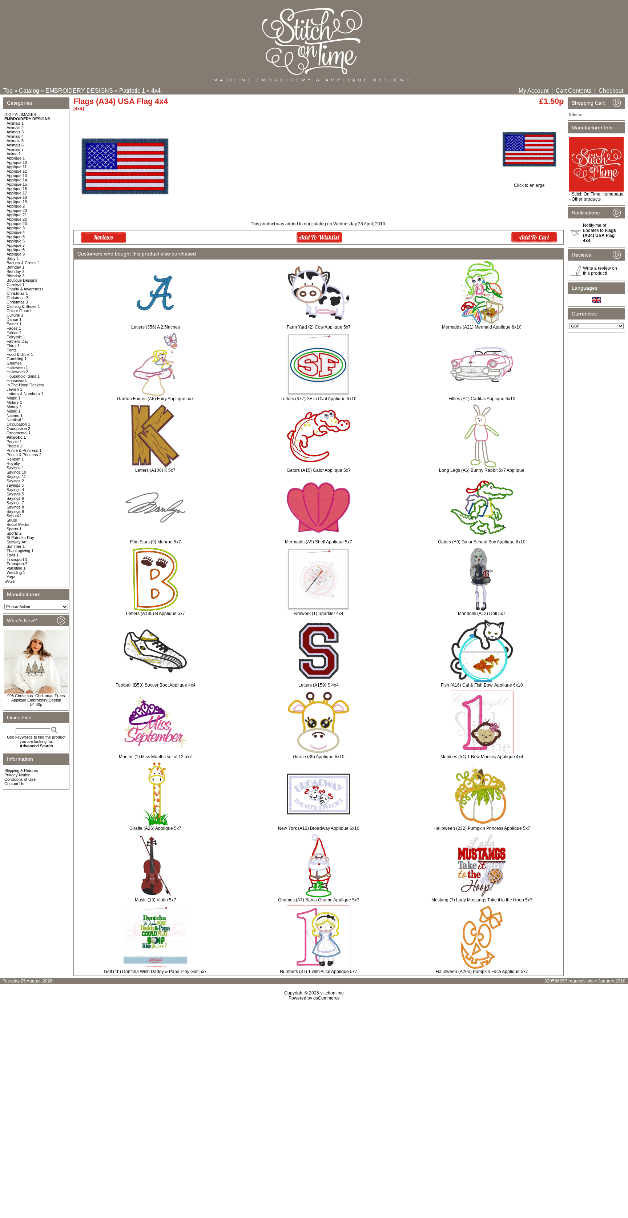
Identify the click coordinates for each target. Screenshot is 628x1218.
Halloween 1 (17, 367)
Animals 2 (15, 127)
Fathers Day (18, 341)
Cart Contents (573, 91)
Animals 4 (15, 136)
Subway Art (17, 542)
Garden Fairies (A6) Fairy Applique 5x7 (155, 398)
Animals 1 (15, 123)
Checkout (611, 91)
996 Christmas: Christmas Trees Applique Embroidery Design (36, 698)
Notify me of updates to (599, 233)
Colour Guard (19, 311)
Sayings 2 (15, 481)
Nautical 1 (15, 420)
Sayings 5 (15, 494)
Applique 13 (17, 175)
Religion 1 (15, 459)
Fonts (12, 350)
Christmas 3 (17, 302)
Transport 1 (17, 559)
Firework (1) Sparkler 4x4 (318, 613)
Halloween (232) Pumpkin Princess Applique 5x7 (482, 828)
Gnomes (14, 363)
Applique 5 (16, 236)
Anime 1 (14, 154)
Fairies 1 (14, 332)
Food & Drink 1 (20, 354)
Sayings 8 (15, 507)
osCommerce (326, 998)
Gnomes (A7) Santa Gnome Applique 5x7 (318, 900)
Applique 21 (17, 215)
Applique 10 (17, 162)
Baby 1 (13, 258)
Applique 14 (17, 180)
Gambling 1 (17, 359)
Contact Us (14, 783)
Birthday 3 (15, 276)
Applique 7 (16, 245)
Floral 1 (13, 345)
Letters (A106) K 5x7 (155, 470)
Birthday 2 (15, 271)
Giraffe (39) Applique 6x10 (319, 756)
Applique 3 (16, 228)
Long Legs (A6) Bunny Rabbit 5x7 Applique (481, 470)
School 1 (14, 516)
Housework (17, 380)
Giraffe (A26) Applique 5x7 (155, 828)
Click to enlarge (529, 185)
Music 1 (13, 411)
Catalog (29, 91)
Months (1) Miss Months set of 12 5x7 (155, 756)
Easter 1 (14, 324)
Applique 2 (16, 206)
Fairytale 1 (16, 337)
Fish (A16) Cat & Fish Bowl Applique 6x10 (482, 685)
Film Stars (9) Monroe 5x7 (155, 541)
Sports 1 (14, 529)
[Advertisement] (314, 1063)
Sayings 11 (16, 476)
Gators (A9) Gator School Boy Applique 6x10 (482, 541)
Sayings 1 (15, 468)
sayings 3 (15, 485)
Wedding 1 (16, 572)
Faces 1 (14, 328)
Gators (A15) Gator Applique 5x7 (319, 470)
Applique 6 (16, 241)
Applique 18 (17, 197)
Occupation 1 (18, 424)
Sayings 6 (15, 498)
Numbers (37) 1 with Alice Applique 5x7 (318, 971)
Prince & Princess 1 (24, 450)
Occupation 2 (18, 428)
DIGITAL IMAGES (20, 114)
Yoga (11, 577)
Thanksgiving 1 (20, 550)
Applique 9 (16, 254)
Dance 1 (14, 319)
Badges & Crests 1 (23, 263)
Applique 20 (17, 210)
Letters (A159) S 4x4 (318, 685)
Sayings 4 (15, 489)
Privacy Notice (17, 775)
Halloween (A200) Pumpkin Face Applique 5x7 (482, 971)
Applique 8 (16, 250)
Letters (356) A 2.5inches (155, 327)
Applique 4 (16, 232)
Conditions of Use (20, 779)
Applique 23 (17, 223)
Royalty (13, 463)
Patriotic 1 (132, 91)
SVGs (9, 581)
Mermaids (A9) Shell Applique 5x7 (318, 541)
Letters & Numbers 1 (25, 393)
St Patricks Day (20, 537)
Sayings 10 (16, 472)
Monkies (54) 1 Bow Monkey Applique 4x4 (481, 756)
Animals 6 (15, 145)
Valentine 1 (16, 568)
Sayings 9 (15, 511)
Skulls (12, 520)
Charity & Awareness (25, 289)
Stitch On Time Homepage (598, 194)
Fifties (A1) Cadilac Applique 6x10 (481, 398)
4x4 (156, 91)
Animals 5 (15, 140)
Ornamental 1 (19, 433)
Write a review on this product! (600, 271)
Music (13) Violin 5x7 (155, 900)
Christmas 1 (17, 293)
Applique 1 (16, 158)
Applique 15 (17, 184)
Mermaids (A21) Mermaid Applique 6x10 (482, 327)
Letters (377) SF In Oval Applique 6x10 (319, 398)
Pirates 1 (14, 446)
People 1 (14, 441)
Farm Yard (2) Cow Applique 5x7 (319, 327)
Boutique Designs (22, 280)
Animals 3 (15, 132)
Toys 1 (13, 555)
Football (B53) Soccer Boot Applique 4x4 (156, 685)
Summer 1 (16, 546)
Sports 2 (14, 533)
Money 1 (14, 407)
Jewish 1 (14, 389)
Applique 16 (17, 188)
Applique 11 (17, 167)
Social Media (18, 524)
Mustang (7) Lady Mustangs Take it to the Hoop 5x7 (481, 900)
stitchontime (332, 993)
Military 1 (14, 402)
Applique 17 (17, 193)
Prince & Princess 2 (24, 455)
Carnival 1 (15, 284)
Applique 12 (17, 171)
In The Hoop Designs (25, 385)
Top (8, 91)
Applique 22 (17, 219)
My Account (533, 91)
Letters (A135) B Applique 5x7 (155, 613)
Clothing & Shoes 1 (23, 306)
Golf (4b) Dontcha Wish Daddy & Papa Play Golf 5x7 (155, 971)
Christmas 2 (17, 298)
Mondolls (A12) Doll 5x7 (482, 613)
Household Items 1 (23, 376)
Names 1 (15, 415)
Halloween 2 (17, 372)
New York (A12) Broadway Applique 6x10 (318, 828)
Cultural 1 (15, 315)
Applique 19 (17, 202)
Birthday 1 (15, 267)
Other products (586, 199)
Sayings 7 (15, 503)
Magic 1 (13, 398)
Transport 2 (17, 564)
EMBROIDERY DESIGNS (79, 91)
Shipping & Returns (21, 770)
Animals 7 (15, 149)
